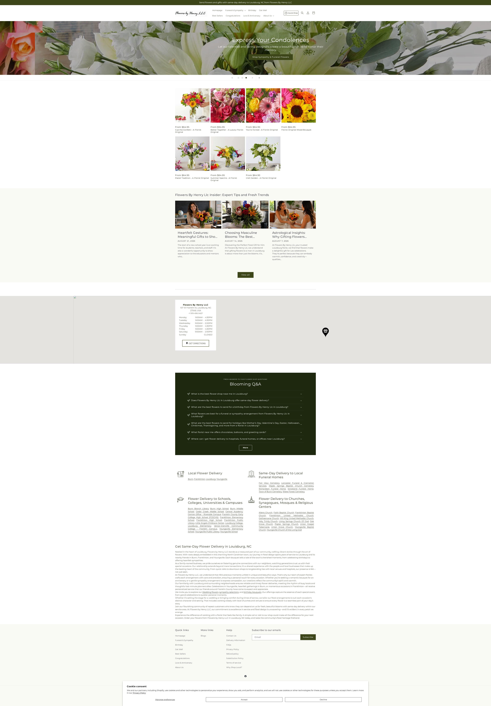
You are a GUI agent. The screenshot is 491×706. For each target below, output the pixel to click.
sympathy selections (229, 592)
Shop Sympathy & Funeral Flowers (245, 57)
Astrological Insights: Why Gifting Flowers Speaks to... (288, 235)
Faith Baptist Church (284, 512)
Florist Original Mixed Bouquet (296, 130)
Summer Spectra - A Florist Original (224, 179)
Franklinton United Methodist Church (291, 515)
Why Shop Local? (234, 667)
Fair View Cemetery (269, 483)
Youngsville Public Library (207, 531)
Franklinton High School (209, 520)
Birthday (179, 645)
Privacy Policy (139, 693)
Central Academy (234, 511)
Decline (323, 699)
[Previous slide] (232, 78)
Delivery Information (235, 640)
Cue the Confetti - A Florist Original (188, 131)
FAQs (228, 645)
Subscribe (308, 637)
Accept (244, 699)
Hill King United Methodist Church (297, 518)
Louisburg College (234, 523)
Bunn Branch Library (198, 508)
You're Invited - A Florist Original (262, 130)
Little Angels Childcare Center (209, 523)
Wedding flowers (210, 592)
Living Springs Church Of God (294, 521)
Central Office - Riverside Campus (204, 514)
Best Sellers (180, 654)
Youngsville (221, 479)
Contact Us (231, 636)
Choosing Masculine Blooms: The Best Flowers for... (241, 235)
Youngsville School (229, 531)
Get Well (179, 649)
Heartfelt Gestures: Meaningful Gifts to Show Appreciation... (198, 235)
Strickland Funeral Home (301, 489)
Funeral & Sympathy (184, 640)
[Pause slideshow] (259, 78)
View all (245, 275)
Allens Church (265, 512)
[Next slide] (252, 78)
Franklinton (199, 479)
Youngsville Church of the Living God (284, 530)
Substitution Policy (234, 658)
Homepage (180, 636)
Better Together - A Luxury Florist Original (227, 131)
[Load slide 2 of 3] (242, 78)
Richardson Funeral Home (272, 489)
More (245, 447)
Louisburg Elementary (199, 526)
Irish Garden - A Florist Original (261, 178)
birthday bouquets (252, 592)
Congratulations (182, 658)
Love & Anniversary (183, 663)
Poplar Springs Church (286, 524)
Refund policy (232, 654)
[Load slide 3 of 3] (246, 78)
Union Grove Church (282, 527)
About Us (179, 667)
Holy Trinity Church (268, 521)
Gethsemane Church (269, 518)
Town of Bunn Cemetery (270, 491)
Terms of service (233, 663)
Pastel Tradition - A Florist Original (192, 178)
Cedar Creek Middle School (210, 511)
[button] (235, 10)
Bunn (190, 479)
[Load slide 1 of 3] (238, 78)
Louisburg (211, 479)
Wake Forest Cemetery (294, 491)
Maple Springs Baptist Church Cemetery (291, 486)
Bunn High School (219, 508)
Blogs (203, 636)
